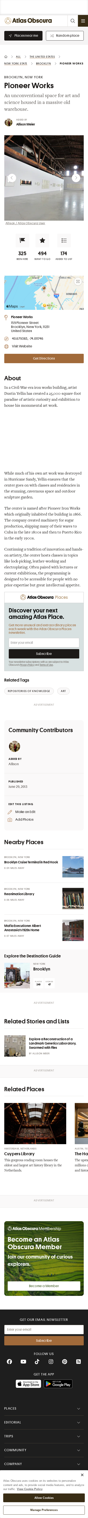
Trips (8, 1436)
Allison (14, 764)
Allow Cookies (44, 1497)
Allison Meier (25, 124)
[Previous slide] (12, 178)
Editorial (12, 1422)
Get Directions (44, 358)
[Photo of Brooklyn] (17, 975)
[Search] (72, 21)
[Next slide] (76, 178)
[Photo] (73, 866)
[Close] (82, 1475)
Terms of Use (46, 665)
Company (13, 1464)
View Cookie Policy (30, 1489)
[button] (22, 240)
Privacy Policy (27, 665)
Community (15, 1450)
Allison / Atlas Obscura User (25, 223)
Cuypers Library (19, 1154)
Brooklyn (41, 969)
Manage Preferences (43, 1510)
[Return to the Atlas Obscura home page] (29, 21)
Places (10, 1408)
